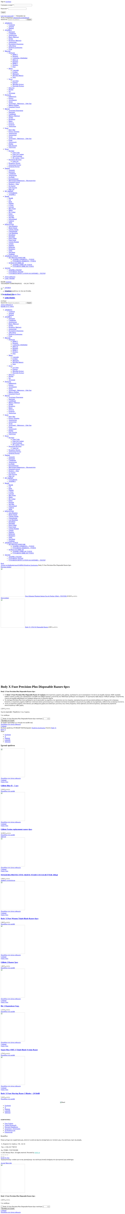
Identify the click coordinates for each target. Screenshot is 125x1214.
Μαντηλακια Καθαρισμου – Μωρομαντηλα (22, 180)
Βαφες (11, 121)
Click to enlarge (6, 682)
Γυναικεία (12, 25)
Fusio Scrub (12, 240)
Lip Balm (11, 177)
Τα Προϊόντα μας (10, 1130)
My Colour (12, 212)
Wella (10, 222)
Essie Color (16, 152)
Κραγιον (15, 82)
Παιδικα (7, 168)
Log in (3, 12)
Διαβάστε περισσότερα (8, 880)
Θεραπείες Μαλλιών (15, 40)
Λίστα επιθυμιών (10, 277)
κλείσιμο (8, 1)
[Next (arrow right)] (3, 1156)
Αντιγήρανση (13, 100)
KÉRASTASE (9, 224)
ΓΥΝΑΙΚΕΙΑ (13, 193)
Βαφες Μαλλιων (14, 37)
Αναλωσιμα (12, 126)
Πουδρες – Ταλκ (14, 184)
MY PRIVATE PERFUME (17, 257)
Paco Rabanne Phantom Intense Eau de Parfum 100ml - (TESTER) (46, 596)
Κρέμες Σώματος (14, 131)
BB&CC (15, 54)
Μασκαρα (15, 74)
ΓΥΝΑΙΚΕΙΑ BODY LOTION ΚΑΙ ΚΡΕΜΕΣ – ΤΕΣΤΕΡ (27, 273)
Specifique (12, 252)
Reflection (12, 247)
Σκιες (14, 77)
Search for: (4, 19)
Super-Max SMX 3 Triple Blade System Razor (19, 1050)
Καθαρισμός (12, 96)
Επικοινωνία (8, 1132)
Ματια (10, 68)
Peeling (11, 144)
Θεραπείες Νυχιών (14, 163)
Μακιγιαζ (8, 51)
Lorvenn (11, 207)
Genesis (11, 243)
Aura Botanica (13, 226)
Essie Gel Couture (18, 154)
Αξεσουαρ (12, 93)
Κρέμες (11, 98)
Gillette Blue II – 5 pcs (9, 786)
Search (29, 19)
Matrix (11, 210)
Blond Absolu (13, 228)
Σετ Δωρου (12, 186)
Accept (3, 1163)
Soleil (10, 250)
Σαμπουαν (12, 32)
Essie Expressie (17, 156)
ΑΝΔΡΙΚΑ (8, 30)
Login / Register (10, 278)
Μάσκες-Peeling (14, 105)
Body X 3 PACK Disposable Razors (36, 627)
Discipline (12, 236)
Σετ (10, 91)
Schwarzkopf (13, 219)
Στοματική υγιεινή (14, 182)
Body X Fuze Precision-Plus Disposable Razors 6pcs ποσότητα (22, 718)
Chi (10, 200)
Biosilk (11, 198)
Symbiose (12, 254)
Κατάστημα (13, 565)
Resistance (12, 249)
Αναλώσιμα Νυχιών (15, 165)
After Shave (12, 46)
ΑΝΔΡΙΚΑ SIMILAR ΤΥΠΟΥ (22, 264)
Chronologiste (13, 231)
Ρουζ (14, 67)
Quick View (4, 782)
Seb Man (11, 217)
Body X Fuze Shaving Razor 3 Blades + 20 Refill (20, 1093)
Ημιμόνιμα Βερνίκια (15, 159)
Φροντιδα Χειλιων (18, 86)
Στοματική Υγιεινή (14, 107)
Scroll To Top (5, 1158)
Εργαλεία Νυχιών (14, 166)
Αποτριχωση (13, 142)
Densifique (12, 235)
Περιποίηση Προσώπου (16, 44)
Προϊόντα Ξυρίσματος (15, 47)
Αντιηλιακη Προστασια (16, 110)
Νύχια (6, 149)
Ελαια (10, 140)
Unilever (11, 221)
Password (4, 8)
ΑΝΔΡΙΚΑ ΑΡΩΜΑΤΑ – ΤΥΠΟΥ (23, 259)
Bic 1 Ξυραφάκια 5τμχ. (10, 1006)
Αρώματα (12, 170)
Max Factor (12, 208)
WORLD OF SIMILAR (16, 263)
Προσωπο (8, 95)
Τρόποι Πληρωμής (10, 1125)
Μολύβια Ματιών (17, 75)
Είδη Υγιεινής (13, 145)
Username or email (7, 5)
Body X (53, 728)
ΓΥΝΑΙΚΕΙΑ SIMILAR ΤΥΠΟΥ (23, 266)
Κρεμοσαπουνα (13, 179)
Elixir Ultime (13, 238)
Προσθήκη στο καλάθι (8, 720)
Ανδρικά (11, 26)
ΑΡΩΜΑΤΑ (8, 23)
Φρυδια (11, 89)
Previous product (6, 567)
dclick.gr (37, 1152)
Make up (15, 60)
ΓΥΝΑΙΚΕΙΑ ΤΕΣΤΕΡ (16, 271)
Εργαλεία (11, 124)
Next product (5, 598)
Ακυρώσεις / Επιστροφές (12, 1129)
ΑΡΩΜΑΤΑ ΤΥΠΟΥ (11, 256)
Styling (11, 39)
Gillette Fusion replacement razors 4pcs (16, 829)
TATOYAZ (12, 147)
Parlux (11, 214)
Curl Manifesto (13, 233)
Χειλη (10, 79)
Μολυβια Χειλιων (18, 84)
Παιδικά (11, 28)
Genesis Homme (14, 242)
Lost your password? (7, 16)
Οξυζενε (11, 123)
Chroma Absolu (13, 229)
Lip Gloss (15, 81)
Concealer (15, 70)
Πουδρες (15, 65)
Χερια (10, 137)
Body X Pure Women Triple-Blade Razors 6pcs (19, 919)
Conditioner (12, 33)
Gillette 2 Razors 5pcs (9, 962)
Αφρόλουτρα (13, 35)
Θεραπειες (12, 119)
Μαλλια (7, 109)
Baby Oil (11, 189)
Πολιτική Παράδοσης (11, 1127)
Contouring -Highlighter (19, 58)
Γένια (10, 49)
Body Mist (12, 130)
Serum (11, 102)
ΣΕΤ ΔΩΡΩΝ (9, 191)
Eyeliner (15, 72)
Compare (3, 726)
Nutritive (11, 245)
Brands (7, 196)
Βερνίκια (11, 151)
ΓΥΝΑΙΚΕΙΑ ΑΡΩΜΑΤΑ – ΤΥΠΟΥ (24, 261)
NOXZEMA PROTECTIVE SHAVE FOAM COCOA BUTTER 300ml (29, 875)
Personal (11, 215)
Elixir (10, 201)
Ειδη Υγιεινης (13, 187)
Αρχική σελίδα (5, 565)
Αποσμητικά (12, 42)
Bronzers (15, 56)
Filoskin (11, 203)
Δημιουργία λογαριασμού (21, 17)
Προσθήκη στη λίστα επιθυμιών (11, 724)
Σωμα (6, 128)
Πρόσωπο (12, 53)
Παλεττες (11, 88)
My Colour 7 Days (18, 158)
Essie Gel (15, 161)
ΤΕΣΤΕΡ (7, 268)
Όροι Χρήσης (9, 1123)
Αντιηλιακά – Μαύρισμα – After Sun (20, 103)
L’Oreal (11, 205)
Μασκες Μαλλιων (14, 116)
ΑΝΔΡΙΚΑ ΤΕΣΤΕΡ (15, 270)
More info (9, 1163)
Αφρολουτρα (13, 133)
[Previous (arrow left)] (1, 1156)
